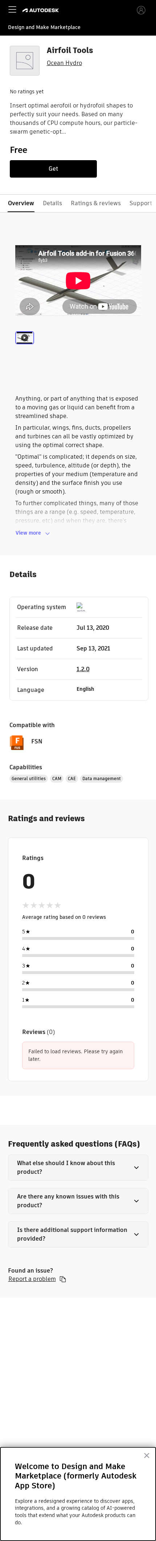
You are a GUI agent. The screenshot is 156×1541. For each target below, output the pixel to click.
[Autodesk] (41, 10)
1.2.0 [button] (83, 669)
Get (53, 169)
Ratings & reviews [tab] (96, 203)
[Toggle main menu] (12, 9)
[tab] (24, 346)
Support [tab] (141, 203)
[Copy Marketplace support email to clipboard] (62, 1279)
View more (28, 532)
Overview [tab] (21, 203)
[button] (78, 1167)
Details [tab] (52, 203)
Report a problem (32, 1279)
